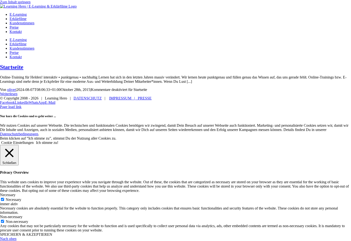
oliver (11, 90)
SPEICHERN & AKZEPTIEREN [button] (26, 234)
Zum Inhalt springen (15, 2)
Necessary (13, 200)
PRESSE (145, 98)
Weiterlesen (8, 94)
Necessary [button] (8, 195)
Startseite (11, 67)
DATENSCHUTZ (88, 98)
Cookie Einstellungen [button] (17, 143)
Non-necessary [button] (11, 217)
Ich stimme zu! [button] (47, 143)
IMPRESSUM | (123, 98)
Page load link (10, 107)
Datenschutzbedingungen (19, 134)
